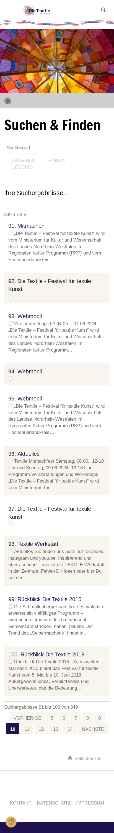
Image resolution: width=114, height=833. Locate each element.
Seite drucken (87, 758)
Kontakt (20, 803)
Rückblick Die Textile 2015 (49, 599)
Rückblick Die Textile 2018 (52, 654)
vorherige (27, 718)
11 (27, 729)
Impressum (90, 803)
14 (70, 729)
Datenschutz (54, 803)
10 (12, 729)
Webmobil (29, 316)
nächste (93, 729)
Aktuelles (28, 454)
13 (55, 729)
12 (41, 729)
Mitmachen (31, 226)
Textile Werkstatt (37, 544)
